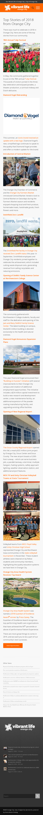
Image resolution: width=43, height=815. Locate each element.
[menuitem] (31, 7)
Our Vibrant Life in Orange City (15, 1)
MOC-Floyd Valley (29, 544)
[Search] (31, 7)
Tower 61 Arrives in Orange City (11, 692)
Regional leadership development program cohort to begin (18, 666)
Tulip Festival (30, 79)
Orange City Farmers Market (22, 193)
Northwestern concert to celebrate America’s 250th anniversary (19, 677)
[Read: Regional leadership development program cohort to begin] (5, 748)
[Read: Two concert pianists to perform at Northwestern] (5, 756)
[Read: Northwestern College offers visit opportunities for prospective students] (5, 761)
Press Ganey (24, 617)
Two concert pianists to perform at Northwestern (15, 670)
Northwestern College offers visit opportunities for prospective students (21, 674)
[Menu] (37, 7)
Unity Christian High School (18, 547)
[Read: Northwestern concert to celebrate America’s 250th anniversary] (5, 769)
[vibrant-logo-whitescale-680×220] (17, 7)
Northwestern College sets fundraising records (14, 701)
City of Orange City (31, 1)
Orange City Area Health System (16, 611)
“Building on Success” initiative (16, 381)
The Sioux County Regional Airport (17, 447)
